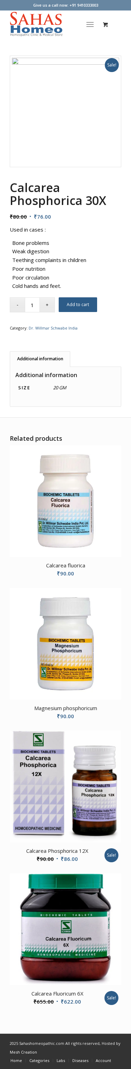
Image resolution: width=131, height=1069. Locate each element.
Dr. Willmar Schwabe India (53, 328)
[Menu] (90, 24)
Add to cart (78, 304)
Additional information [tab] (40, 359)
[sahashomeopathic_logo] (54, 24)
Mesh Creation (23, 1052)
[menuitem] (91, 24)
